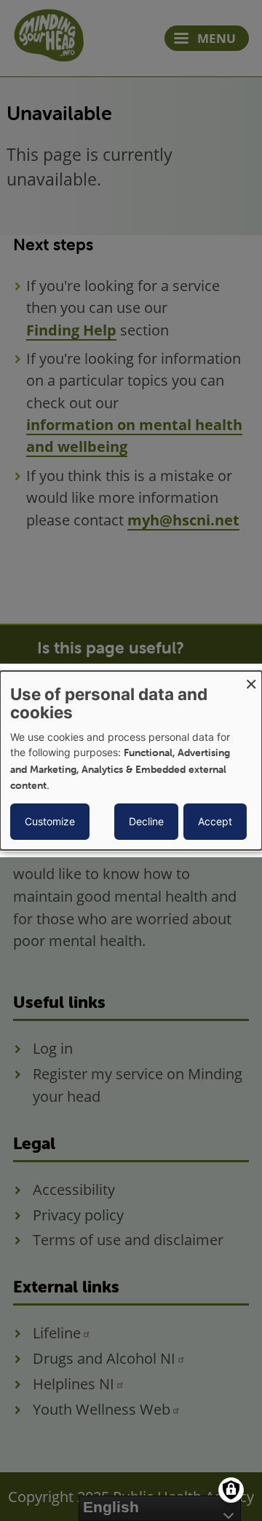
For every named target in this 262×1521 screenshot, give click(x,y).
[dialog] (131, 760)
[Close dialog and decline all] (251, 680)
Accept (215, 821)
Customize (50, 821)
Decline (146, 821)
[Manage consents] (231, 1490)
